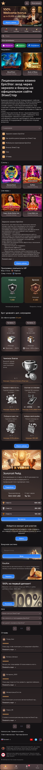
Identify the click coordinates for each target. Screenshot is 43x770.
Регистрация (36, 3)
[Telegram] (35, 740)
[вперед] (28, 629)
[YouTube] (31, 740)
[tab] (6, 30)
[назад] (15, 629)
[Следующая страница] (28, 726)
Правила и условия (17, 731)
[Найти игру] (3, 36)
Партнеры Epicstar (22, 734)
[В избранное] (19, 55)
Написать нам (5, 731)
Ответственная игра (8, 734)
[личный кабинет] (27, 3)
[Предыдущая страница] (15, 726)
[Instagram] (40, 740)
